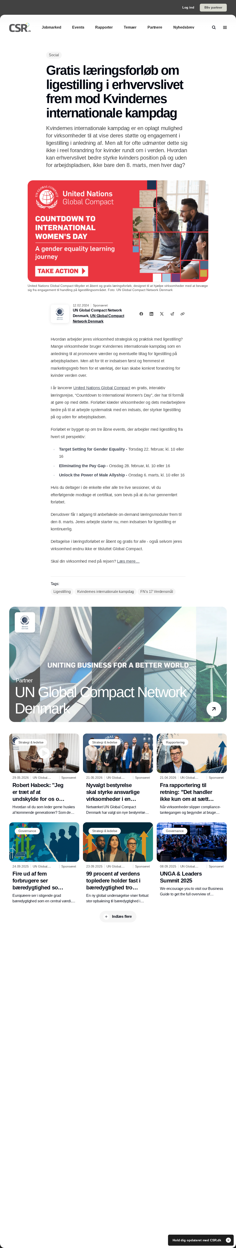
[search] (214, 27)
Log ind (188, 7)
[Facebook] (141, 314)
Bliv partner (213, 7)
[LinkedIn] (151, 314)
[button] (213, 709)
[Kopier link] (182, 313)
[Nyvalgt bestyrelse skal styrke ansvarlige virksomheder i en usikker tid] (118, 774)
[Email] (172, 314)
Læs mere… (128, 561)
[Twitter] (162, 314)
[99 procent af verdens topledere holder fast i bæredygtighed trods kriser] (118, 863)
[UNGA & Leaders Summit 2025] (192, 859)
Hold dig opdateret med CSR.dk (197, 1240)
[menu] (225, 27)
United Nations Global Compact (101, 388)
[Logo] (20, 27)
